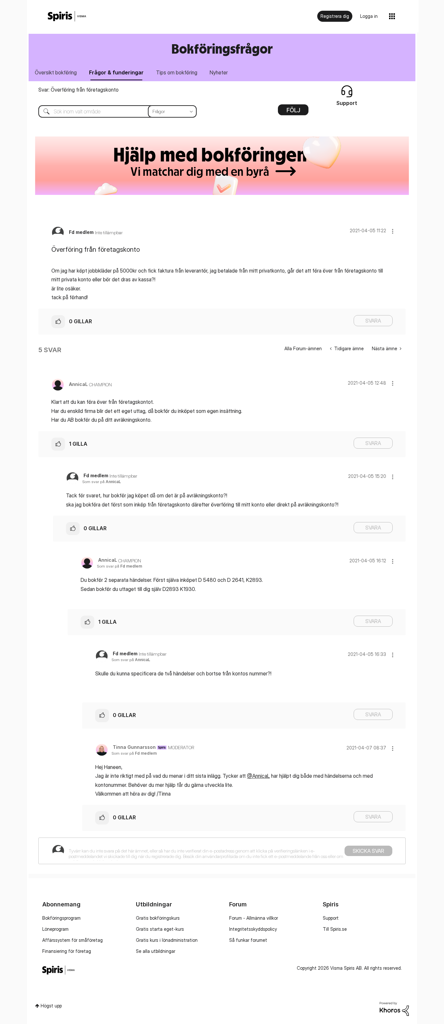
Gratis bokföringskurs (158, 918)
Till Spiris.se (335, 929)
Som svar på (101, 481)
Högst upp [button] (51, 1005)
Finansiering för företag (66, 951)
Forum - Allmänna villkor (253, 918)
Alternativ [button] (293, 112)
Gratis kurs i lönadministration (167, 940)
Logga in (369, 16)
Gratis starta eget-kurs (160, 929)
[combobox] (112, 111)
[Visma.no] (67, 16)
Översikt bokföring (56, 72)
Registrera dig (334, 16)
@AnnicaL (258, 776)
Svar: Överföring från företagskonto (78, 89)
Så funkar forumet (248, 940)
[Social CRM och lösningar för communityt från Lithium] (394, 1008)
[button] (392, 231)
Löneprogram (55, 929)
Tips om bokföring (176, 72)
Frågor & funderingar (116, 72)
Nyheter (219, 72)
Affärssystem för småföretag (72, 940)
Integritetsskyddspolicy (253, 929)
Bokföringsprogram (61, 918)
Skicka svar (368, 851)
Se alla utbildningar (155, 951)
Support (331, 918)
